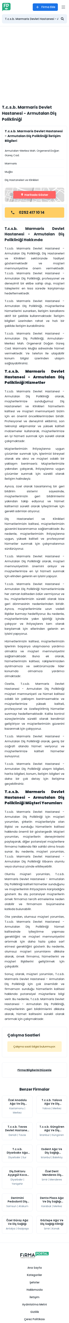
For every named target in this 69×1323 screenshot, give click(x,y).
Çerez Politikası (34, 1319)
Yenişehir (17, 1184)
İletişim (34, 1297)
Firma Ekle (48, 7)
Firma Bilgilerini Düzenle (34, 1070)
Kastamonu (16, 1108)
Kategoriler (34, 1275)
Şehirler (35, 1282)
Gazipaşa (23, 1228)
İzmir (45, 1179)
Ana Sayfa (34, 1268)
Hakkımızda (35, 1290)
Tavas (22, 1135)
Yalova (46, 1108)
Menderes (56, 1179)
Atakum (23, 1206)
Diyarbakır (14, 1157)
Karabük (46, 1206)
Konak (55, 1228)
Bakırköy (58, 1157)
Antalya (10, 1228)
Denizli (12, 1135)
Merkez (17, 1112)
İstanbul (44, 1135)
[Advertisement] (34, 62)
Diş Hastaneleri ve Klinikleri (22, 180)
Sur (24, 1157)
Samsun (11, 1206)
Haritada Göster (36, 195)
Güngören (57, 1135)
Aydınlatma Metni (34, 1304)
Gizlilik (34, 1312)
